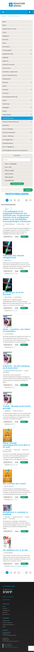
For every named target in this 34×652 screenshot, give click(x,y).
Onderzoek (5, 93)
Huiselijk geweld (6, 50)
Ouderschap (5, 104)
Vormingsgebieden (7, 139)
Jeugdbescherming (7, 54)
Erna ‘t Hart (8, 167)
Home (3, 606)
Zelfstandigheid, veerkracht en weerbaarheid (14, 150)
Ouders (4, 100)
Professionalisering (13, 16)
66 (26, 200)
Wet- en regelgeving (8, 147)
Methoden (5, 82)
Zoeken (28, 190)
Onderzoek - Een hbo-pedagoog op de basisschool (16, 367)
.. (22, 200)
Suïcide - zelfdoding (7, 136)
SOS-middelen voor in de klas (15, 550)
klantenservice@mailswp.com (11, 647)
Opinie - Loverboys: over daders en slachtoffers (16, 330)
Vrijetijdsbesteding (7, 143)
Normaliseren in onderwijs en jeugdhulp (15, 513)
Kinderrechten (6, 68)
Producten (4, 608)
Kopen (24, 236)
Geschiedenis (6, 46)
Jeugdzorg (5, 57)
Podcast (4, 111)
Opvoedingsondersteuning (9, 97)
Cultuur (4, 32)
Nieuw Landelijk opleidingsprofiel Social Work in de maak (16, 445)
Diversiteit (5, 39)
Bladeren (3, 16)
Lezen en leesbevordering (9, 75)
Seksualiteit (5, 125)
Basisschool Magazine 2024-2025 (19, 566)
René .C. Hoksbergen (11, 164)
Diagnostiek (5, 36)
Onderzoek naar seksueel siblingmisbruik (13, 256)
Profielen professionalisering (10, 122)
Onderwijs (5, 89)
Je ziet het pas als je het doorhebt (13, 293)
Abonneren (5, 612)
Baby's (4, 21)
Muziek (4, 86)
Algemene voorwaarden (8, 596)
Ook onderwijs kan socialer (14, 483)
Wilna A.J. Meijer (9, 170)
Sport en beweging (7, 129)
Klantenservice (5, 614)
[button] (30, 12)
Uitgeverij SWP (5, 620)
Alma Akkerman (9, 180)
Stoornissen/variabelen (8, 132)
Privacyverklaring (6, 599)
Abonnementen (6, 610)
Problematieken (6, 114)
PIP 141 (13, 347)
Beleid (4, 25)
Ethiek (4, 43)
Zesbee (4, 626)
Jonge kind (5, 61)
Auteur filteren (17, 183)
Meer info (7, 236)
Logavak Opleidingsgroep (8, 624)
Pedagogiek (5, 107)
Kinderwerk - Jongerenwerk (9, 71)
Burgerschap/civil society (9, 29)
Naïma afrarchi (9, 177)
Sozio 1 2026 (14, 273)
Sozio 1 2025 (14, 464)
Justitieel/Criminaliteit (8, 64)
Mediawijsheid (6, 79)
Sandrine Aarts (9, 174)
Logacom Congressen (7, 622)
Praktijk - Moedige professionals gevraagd (17, 407)
